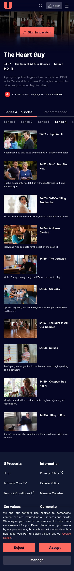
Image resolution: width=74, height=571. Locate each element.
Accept (55, 547)
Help (7, 473)
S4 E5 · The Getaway (52, 259)
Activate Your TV (15, 483)
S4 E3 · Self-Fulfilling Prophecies (52, 200)
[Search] (40, 5)
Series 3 (44, 121)
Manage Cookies (51, 493)
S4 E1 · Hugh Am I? (51, 134)
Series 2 (27, 121)
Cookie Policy (49, 483)
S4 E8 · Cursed (48, 348)
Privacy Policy (49, 473)
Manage (37, 559)
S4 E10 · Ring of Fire (52, 415)
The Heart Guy (24, 55)
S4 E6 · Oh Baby (49, 289)
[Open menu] (66, 5)
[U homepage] (8, 6)
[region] (37, 539)
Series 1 (9, 121)
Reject (19, 547)
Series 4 (61, 121)
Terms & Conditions (17, 493)
